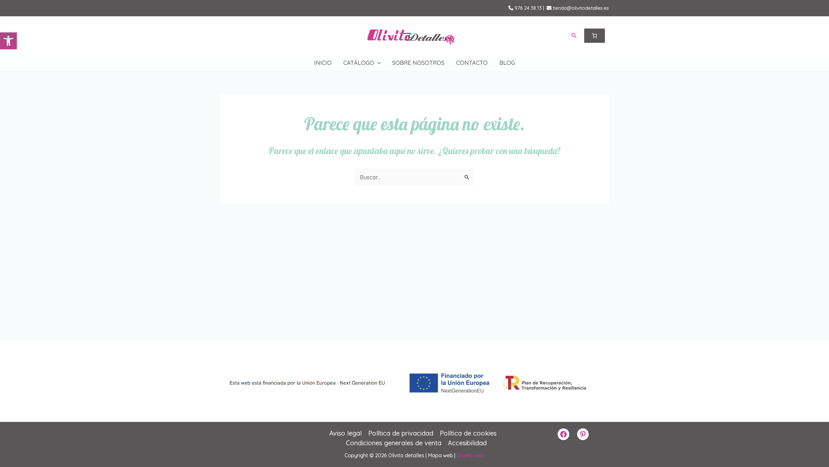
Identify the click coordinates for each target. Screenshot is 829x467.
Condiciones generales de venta (393, 443)
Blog (507, 62)
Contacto (472, 62)
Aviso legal (345, 433)
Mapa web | (442, 455)
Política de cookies (468, 433)
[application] (377, 63)
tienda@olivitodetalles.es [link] (580, 8)
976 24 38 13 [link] (527, 8)
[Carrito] (595, 35)
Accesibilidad (467, 443)
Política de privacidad (400, 433)
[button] (8, 40)
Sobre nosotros (418, 62)
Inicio (323, 62)
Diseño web (470, 455)
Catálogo (358, 62)
